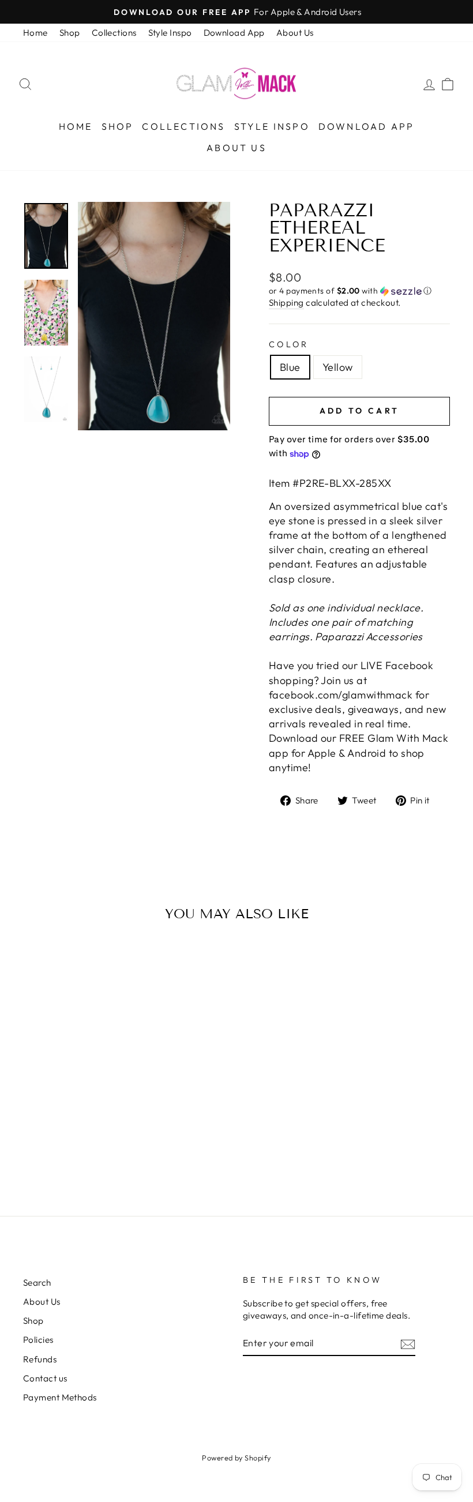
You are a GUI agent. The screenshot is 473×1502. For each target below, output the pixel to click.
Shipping (286, 302)
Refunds (40, 1359)
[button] (359, 291)
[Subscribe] (407, 1343)
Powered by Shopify (236, 1457)
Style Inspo (170, 32)
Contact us (45, 1378)
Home (35, 32)
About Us (295, 32)
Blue (290, 367)
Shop (69, 32)
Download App (234, 32)
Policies (38, 1339)
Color (289, 344)
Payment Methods (60, 1397)
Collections (114, 32)
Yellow (337, 367)
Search (37, 1282)
